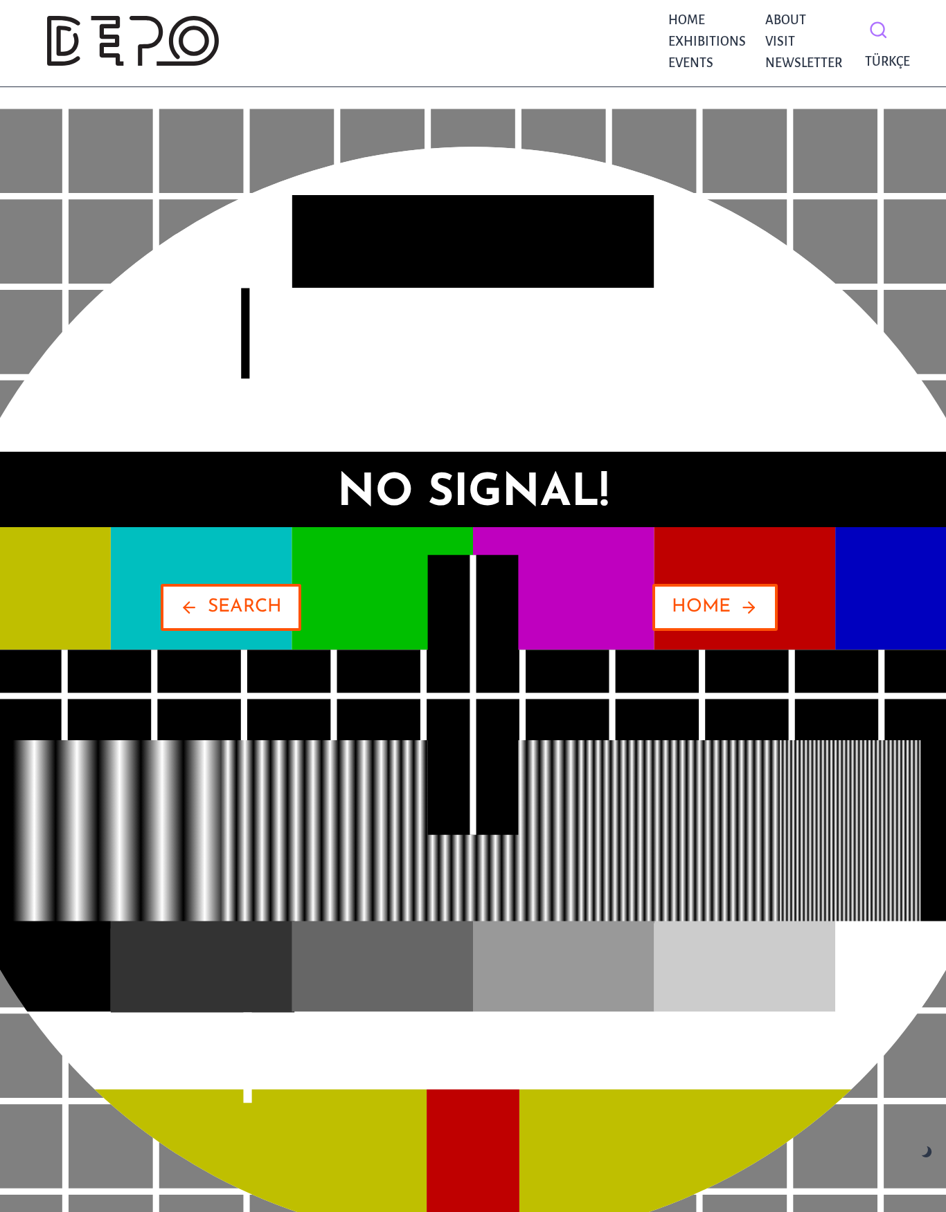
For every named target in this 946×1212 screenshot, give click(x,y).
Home (686, 20)
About (785, 20)
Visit (780, 41)
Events (690, 63)
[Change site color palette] (927, 1152)
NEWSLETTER (803, 63)
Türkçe (884, 61)
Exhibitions (707, 41)
